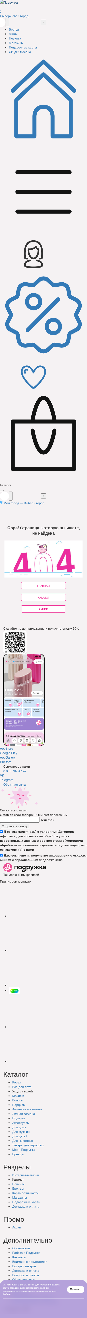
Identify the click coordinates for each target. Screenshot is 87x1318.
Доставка (25, 1206)
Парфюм (18, 1104)
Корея (16, 1082)
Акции (16, 1227)
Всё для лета (21, 1086)
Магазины (19, 1197)
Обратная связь (15, 784)
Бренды (18, 1154)
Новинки (18, 1184)
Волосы (17, 1100)
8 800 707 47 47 (15, 771)
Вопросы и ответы (25, 1275)
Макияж (18, 1095)
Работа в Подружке (26, 1252)
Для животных (22, 1140)
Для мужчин (21, 1131)
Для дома (19, 1127)
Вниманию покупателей (29, 1261)
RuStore (6, 762)
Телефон (47, 819)
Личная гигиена (23, 1113)
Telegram (6, 780)
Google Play (8, 753)
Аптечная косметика (27, 1109)
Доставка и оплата (25, 1270)
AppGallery (8, 757)
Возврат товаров (24, 1266)
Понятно (75, 1289)
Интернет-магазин (25, 1175)
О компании (21, 1248)
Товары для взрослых (28, 1145)
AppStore (6, 748)
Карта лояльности (25, 1193)
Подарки (18, 1118)
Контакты (19, 1257)
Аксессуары (20, 1122)
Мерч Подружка (23, 1149)
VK (2, 775)
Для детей (19, 1136)
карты (26, 1201)
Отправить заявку (14, 826)
